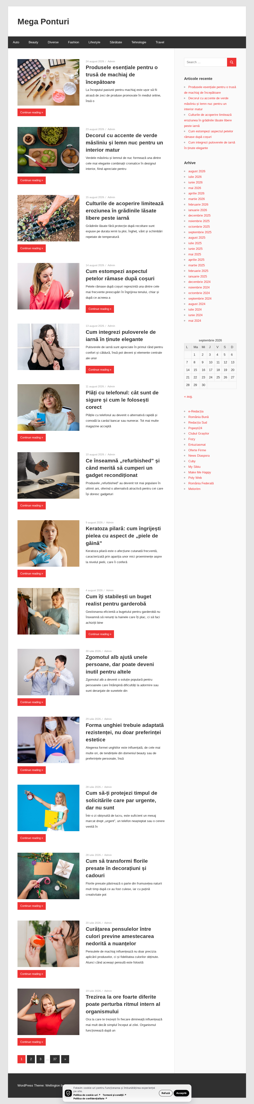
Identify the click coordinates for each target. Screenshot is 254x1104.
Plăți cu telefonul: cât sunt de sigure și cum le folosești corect (122, 400)
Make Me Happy (199, 472)
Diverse (53, 42)
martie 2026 (196, 199)
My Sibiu (194, 467)
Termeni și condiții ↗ (114, 1094)
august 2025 (196, 237)
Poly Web (195, 478)
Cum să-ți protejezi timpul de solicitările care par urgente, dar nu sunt (121, 800)
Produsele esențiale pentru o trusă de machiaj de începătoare (122, 74)
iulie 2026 (195, 177)
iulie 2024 (195, 309)
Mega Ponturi (43, 21)
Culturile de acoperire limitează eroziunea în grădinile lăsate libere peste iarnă (125, 211)
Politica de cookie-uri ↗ (87, 1094)
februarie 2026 (198, 204)
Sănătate (116, 42)
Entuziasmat (197, 444)
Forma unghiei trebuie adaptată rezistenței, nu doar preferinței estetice (125, 732)
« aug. (188, 396)
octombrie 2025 (199, 226)
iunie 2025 (195, 249)
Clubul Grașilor (198, 433)
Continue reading (30, 112)
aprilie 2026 (196, 193)
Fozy (191, 439)
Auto (16, 42)
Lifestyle (94, 42)
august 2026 (196, 171)
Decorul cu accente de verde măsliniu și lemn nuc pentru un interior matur (124, 143)
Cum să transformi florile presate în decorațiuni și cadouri (117, 868)
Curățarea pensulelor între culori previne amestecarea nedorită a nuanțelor (120, 936)
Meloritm (194, 489)
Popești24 (195, 428)
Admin (111, 61)
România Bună (198, 417)
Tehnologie (138, 42)
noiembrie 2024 (199, 287)
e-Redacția (195, 411)
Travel (160, 42)
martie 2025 (196, 265)
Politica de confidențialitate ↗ (90, 1098)
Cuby (192, 461)
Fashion (73, 42)
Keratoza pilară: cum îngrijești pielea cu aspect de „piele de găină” (123, 536)
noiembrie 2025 (199, 221)
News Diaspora (199, 455)
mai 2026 (194, 188)
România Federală (201, 483)
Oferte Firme (197, 450)
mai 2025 (194, 254)
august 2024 (196, 304)
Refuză (166, 1093)
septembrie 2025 (199, 232)
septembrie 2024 (199, 298)
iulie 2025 (195, 243)
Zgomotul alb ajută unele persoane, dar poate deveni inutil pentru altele (120, 664)
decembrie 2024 (199, 282)
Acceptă (181, 1093)
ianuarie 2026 (197, 210)
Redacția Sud (197, 422)
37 (55, 1059)
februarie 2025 (198, 271)
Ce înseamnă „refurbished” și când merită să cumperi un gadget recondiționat (123, 468)
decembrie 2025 (199, 215)
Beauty (33, 42)
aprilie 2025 (196, 260)
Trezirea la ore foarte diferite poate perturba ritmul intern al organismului (123, 1004)
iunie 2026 (195, 182)
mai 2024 (194, 320)
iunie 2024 (195, 315)
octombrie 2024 (199, 293)
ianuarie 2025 (197, 276)
